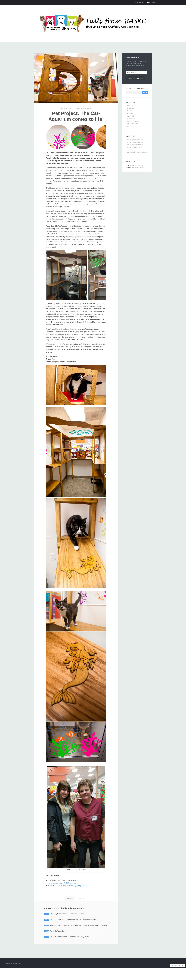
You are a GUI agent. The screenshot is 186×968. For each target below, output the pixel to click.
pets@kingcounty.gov (136, 165)
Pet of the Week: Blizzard (135, 140)
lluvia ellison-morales (82, 108)
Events (129, 111)
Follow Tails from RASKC (135, 78)
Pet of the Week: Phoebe (135, 145)
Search (154, 2)
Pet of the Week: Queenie (135, 142)
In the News (131, 118)
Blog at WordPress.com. (13, 963)
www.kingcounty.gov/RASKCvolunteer (62, 883)
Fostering (130, 113)
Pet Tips (129, 126)
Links (148, 2)
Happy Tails (130, 116)
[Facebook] (137, 3)
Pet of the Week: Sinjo (134, 147)
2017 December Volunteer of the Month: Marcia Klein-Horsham (73, 919)
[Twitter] (135, 3)
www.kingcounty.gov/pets (78, 885)
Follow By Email (133, 57)
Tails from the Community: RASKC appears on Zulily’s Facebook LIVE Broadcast (78, 925)
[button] (58, 137)
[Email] (142, 3)
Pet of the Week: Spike (58, 931)
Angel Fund (130, 108)
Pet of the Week (132, 124)
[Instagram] (140, 3)
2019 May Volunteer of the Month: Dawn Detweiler (68, 914)
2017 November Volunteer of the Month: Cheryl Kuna (69, 937)
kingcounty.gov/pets (138, 167)
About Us (34, 2)
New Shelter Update (133, 121)
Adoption (130, 106)
